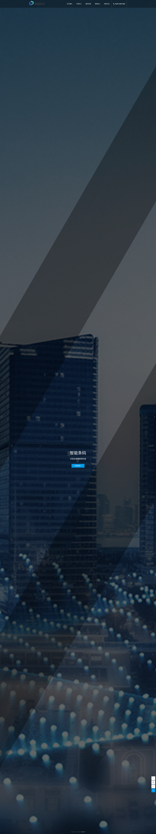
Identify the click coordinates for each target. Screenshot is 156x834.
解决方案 (88, 4)
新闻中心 (97, 4)
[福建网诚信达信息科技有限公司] (37, 3)
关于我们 (69, 4)
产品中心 (78, 4)
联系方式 (107, 4)
